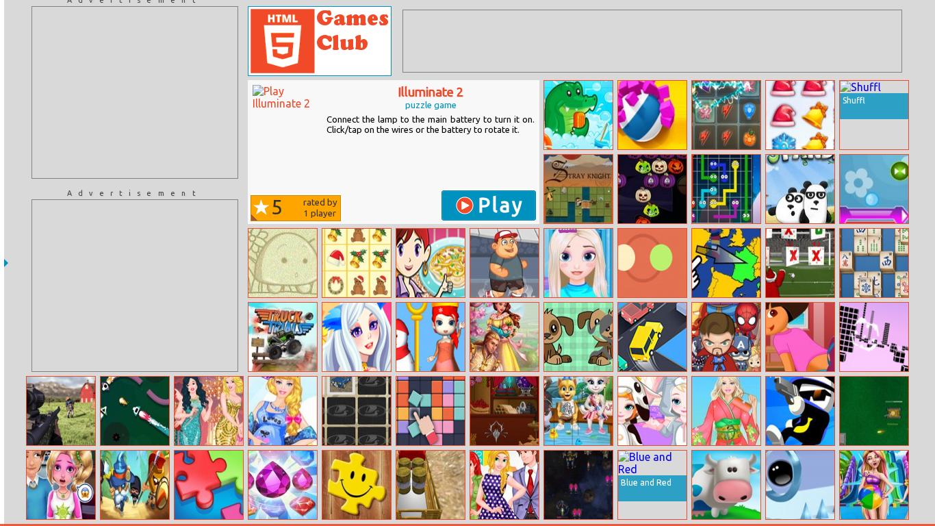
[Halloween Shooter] (652, 189)
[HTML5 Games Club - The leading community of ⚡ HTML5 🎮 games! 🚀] (319, 41)
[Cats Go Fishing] (578, 411)
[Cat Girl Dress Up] (357, 337)
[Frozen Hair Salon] (578, 263)
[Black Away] (578, 115)
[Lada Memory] (357, 411)
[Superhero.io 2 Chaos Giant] (726, 337)
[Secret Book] (504, 411)
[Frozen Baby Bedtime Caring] (652, 411)
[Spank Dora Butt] (800, 337)
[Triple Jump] (800, 485)
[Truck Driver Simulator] (430, 485)
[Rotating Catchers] (652, 263)
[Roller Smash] (652, 115)
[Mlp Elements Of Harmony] (726, 115)
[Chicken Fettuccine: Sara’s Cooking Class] (430, 263)
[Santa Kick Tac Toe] (800, 263)
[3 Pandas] (800, 189)
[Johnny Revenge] (800, 411)
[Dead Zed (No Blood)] (61, 411)
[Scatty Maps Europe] (726, 263)
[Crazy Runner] (504, 263)
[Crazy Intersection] (652, 337)
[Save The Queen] (430, 337)
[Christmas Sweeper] (800, 115)
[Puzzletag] (357, 485)
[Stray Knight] (578, 189)
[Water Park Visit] (874, 485)
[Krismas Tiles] (357, 263)
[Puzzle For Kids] (578, 337)
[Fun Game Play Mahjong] (874, 263)
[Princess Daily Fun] (504, 485)
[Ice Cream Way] (726, 485)
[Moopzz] (209, 485)
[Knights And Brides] (504, 337)
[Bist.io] (874, 411)
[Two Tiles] (430, 411)
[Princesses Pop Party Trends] (209, 411)
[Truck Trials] (283, 337)
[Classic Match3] (283, 485)
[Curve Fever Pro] (135, 411)
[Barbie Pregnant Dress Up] (283, 411)
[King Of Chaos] (135, 485)
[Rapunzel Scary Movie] (61, 485)
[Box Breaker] (874, 189)
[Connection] (726, 189)
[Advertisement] (135, 92)
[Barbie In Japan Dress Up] (726, 411)
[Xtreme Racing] (874, 337)
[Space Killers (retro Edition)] (578, 485)
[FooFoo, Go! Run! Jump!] (283, 263)
